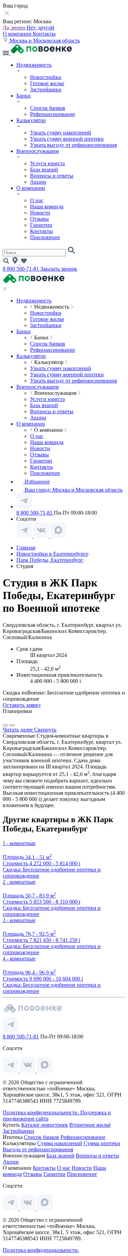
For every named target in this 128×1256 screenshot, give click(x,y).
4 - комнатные (19, 958)
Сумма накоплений (59, 1143)
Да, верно (15, 27)
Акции (38, 182)
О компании (18, 34)
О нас (36, 200)
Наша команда (46, 206)
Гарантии (41, 225)
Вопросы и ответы (51, 176)
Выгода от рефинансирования (38, 1149)
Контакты (44, 34)
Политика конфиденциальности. (41, 1112)
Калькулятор (31, 120)
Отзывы (39, 219)
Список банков (47, 108)
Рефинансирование (52, 114)
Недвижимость (34, 65)
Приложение (45, 237)
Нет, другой (40, 27)
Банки (23, 96)
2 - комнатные (19, 882)
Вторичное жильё (90, 1125)
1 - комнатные (19, 843)
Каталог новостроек (44, 1125)
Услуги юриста (47, 163)
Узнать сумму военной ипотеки (67, 139)
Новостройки (45, 77)
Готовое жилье (47, 83)
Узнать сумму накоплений (60, 132)
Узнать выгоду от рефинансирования (73, 145)
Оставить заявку (22, 705)
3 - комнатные (19, 920)
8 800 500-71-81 (21, 269)
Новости (40, 213)
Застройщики (45, 89)
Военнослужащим (37, 151)
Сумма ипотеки (102, 1143)
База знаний (44, 169)
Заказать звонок (58, 269)
